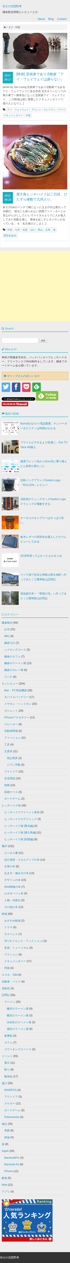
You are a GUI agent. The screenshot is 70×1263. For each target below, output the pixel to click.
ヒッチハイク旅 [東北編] (18, 825)
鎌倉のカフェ (12, 656)
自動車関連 (11, 730)
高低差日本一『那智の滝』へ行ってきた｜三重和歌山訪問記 (43, 596)
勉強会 (8, 1076)
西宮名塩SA (10, 235)
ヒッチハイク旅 (11, 805)
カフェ (8, 1042)
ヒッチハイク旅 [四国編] (18, 839)
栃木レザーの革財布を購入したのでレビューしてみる (43, 539)
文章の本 (9, 866)
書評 (4, 846)
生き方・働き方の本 (16, 873)
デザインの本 (12, 880)
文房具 (8, 751)
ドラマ (8, 927)
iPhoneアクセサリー (16, 717)
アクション (11, 954)
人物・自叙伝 (12, 900)
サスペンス (11, 934)
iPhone (8, 1171)
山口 (32, 229)
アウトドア (11, 771)
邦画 (7, 968)
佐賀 (25, 229)
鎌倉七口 (9, 642)
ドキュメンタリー (13, 115)
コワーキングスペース (17, 1049)
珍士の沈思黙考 (12, 6)
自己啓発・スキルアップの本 (22, 859)
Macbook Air (11, 1164)
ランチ (8, 676)
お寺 (7, 629)
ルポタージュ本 (13, 893)
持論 (7, 1137)
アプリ (6, 1191)
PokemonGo (11, 1117)
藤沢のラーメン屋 (18, 1008)
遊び (4, 1083)
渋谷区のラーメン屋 (19, 1022)
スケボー (9, 1103)
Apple (5, 1150)
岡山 (40, 229)
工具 (7, 744)
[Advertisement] (35, 286)
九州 (17, 229)
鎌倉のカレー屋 (13, 670)
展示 (7, 1062)
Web (4, 1184)
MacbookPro (12, 1157)
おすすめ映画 (12, 920)
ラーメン (9, 1001)
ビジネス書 (11, 852)
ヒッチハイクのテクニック (20, 819)
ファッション (12, 737)
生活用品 (9, 778)
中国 (28, 115)
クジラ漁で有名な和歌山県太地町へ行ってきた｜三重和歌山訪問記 (43, 577)
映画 (4, 913)
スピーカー (11, 724)
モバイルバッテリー (16, 697)
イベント (7, 1056)
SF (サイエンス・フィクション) (23, 940)
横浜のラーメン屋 (18, 1015)
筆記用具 (12, 758)
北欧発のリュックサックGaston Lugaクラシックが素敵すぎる (43, 501)
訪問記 (6, 995)
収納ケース (11, 792)
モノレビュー (10, 683)
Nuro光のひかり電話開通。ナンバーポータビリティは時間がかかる (43, 426)
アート (61, 109)
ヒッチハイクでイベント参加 (22, 812)
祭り (7, 1069)
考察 (7, 1130)
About (41, 19)
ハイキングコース (15, 649)
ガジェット (11, 710)
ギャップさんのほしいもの (23, 375)
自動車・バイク (11, 981)
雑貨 (7, 785)
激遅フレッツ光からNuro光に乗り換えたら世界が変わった (43, 464)
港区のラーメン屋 (18, 1028)
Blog (51, 19)
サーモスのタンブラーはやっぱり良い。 (42, 520)
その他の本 (11, 907)
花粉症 (6, 988)
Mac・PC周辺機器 (15, 690)
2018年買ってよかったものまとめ (41, 555)
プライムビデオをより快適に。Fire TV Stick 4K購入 (43, 445)
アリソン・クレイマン (43, 109)
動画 (4, 1178)
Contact (62, 19)
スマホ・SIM (9, 974)
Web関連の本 (12, 886)
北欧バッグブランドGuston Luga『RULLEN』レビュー (40, 483)
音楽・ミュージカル (16, 947)
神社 (7, 636)
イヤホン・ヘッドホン (17, 703)
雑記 (4, 1123)
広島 (48, 229)
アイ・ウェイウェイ (18, 109)
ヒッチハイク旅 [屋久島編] (20, 832)
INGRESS (10, 1090)
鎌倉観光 (7, 622)
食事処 (8, 1035)
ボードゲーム (12, 798)
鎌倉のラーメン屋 (15, 663)
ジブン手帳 (13, 764)
